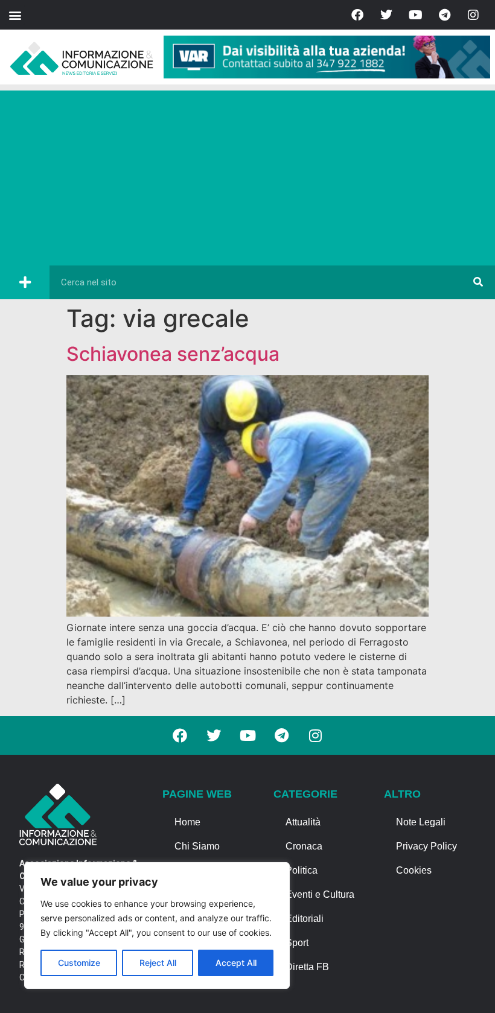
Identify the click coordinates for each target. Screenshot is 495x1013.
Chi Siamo (197, 846)
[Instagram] (473, 15)
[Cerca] (478, 282)
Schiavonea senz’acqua (172, 354)
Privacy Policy (426, 846)
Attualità (303, 822)
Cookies (414, 870)
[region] (157, 925)
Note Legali (421, 822)
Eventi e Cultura (320, 894)
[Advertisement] (247, 175)
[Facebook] (357, 15)
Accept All (236, 962)
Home (187, 822)
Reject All (157, 962)
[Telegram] (444, 15)
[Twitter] (386, 15)
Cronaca (304, 846)
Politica (302, 870)
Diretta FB (307, 967)
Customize (79, 962)
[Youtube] (415, 15)
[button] (15, 15)
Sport (297, 943)
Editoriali (305, 918)
